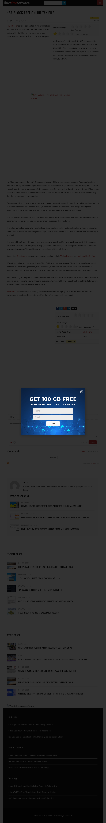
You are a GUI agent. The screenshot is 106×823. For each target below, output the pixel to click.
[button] (82, 392)
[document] (53, 411)
